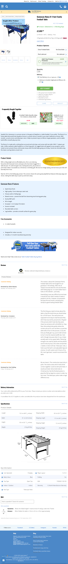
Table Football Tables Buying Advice (31, 257)
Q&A (27, 60)
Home (3, 16)
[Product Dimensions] (34, 463)
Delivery (21, 60)
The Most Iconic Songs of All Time (40, 548)
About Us (26, 1)
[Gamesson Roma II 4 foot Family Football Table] (17, 33)
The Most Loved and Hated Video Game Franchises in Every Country (42, 537)
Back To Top (64, 265)
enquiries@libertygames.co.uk (23, 544)
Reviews (9, 60)
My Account (33, 1)
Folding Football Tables (19, 16)
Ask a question (5, 506)
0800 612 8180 (63, 1)
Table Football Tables (10, 16)
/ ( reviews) (58, 23)
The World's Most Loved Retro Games (41, 551)
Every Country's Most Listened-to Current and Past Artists (40, 541)
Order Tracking (42, 1)
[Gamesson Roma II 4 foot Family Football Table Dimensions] (8, 54)
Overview (3, 60)
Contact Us (50, 1)
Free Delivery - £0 (49, 77)
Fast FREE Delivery (36, 11)
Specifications (15, 60)
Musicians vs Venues (38, 544)
